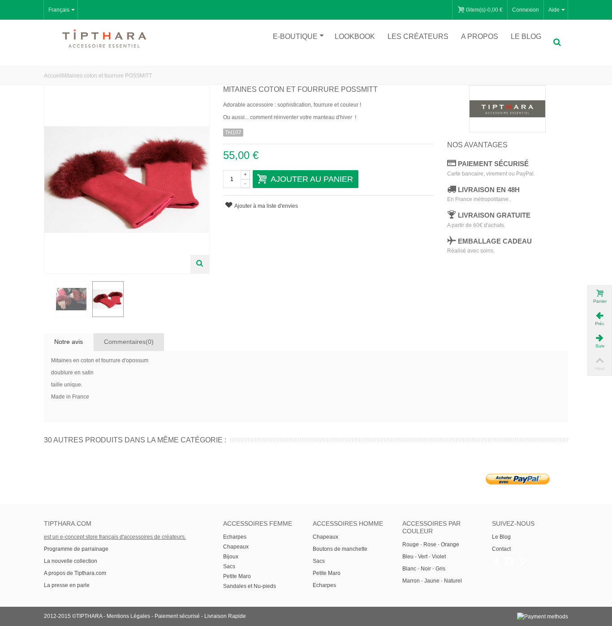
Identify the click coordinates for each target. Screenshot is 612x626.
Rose (429, 544)
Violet (439, 556)
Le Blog (501, 537)
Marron (411, 581)
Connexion (525, 10)
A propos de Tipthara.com (75, 573)
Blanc (409, 569)
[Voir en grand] (199, 264)
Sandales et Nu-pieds (249, 586)
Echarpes (234, 537)
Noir (426, 569)
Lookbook (355, 36)
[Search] (556, 42)
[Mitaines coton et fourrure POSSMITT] (71, 299)
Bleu (408, 556)
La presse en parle (67, 585)
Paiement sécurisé (177, 616)
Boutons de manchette (340, 549)
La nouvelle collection (71, 561)
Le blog (526, 36)
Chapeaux (236, 547)
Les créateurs (418, 36)
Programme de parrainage (76, 549)
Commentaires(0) (129, 341)
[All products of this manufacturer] (507, 109)
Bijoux (230, 556)
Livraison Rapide (225, 616)
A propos (479, 36)
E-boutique (295, 36)
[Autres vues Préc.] (48, 299)
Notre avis (68, 341)
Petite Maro (237, 576)
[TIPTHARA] (104, 38)
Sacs (229, 566)
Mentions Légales (128, 616)
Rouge (410, 544)
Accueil (53, 76)
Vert (422, 556)
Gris (440, 569)
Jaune (432, 581)
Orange (450, 544)
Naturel (453, 581)
